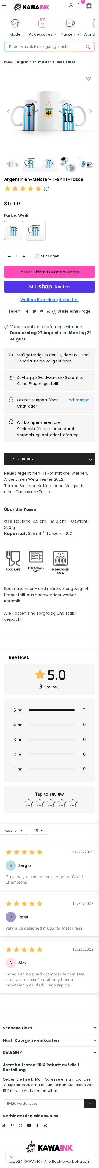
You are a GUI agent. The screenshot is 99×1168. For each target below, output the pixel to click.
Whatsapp (79, 400)
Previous (8, 111)
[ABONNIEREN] (90, 1103)
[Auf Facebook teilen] (27, 311)
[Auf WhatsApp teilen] (48, 311)
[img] (23, 189)
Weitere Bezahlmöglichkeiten (49, 300)
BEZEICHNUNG (20, 459)
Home (8, 62)
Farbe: (16, 215)
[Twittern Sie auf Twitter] (34, 311)
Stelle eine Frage (73, 311)
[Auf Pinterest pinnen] (41, 311)
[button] (89, 6)
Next (91, 111)
